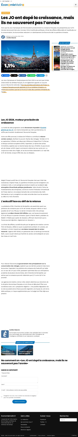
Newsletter (24, 424)
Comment (4, 376)
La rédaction (24, 419)
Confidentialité (33, 435)
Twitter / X (43, 422)
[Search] (75, 419)
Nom (2, 384)
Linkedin (42, 424)
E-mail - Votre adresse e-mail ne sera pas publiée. (14, 390)
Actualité (5, 13)
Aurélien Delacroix (14, 330)
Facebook (43, 419)
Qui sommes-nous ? (27, 422)
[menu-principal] (75, 4)
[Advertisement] (25, 105)
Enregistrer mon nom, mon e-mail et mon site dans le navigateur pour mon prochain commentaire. (20, 396)
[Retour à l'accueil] (36, 4)
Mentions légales (26, 429)
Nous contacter (25, 427)
